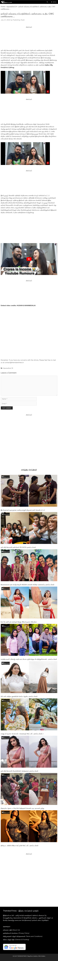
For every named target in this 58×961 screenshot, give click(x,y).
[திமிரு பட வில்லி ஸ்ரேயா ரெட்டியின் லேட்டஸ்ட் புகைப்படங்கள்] (29, 826)
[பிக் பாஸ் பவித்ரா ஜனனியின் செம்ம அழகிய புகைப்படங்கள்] (29, 677)
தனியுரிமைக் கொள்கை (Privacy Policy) (16, 933)
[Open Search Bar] (47, 2)
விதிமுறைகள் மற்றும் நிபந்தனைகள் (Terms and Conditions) (22, 936)
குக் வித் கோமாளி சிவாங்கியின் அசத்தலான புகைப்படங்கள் (19, 771)
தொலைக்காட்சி (12, 7)
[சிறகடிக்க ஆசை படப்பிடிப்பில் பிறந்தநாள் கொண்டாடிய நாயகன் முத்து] (29, 789)
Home (3, 7)
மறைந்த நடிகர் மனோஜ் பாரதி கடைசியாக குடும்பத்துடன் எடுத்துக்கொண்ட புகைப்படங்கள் (29, 659)
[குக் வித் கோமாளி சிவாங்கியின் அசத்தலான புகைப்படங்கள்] (29, 752)
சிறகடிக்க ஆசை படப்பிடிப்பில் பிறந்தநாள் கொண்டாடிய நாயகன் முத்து (22, 808)
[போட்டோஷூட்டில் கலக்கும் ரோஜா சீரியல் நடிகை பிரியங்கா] (29, 603)
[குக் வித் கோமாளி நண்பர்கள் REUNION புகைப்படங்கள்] (29, 528)
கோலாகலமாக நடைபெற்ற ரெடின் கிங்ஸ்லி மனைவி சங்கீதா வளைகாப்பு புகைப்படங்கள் (27, 585)
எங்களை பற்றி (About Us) (11, 930)
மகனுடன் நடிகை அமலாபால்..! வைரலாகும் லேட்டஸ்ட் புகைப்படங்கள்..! (22, 734)
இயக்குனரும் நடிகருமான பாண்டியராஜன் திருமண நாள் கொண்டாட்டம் (23, 510)
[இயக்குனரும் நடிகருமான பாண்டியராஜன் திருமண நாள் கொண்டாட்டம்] (29, 491)
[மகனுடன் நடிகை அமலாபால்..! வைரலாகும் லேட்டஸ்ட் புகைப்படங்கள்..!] (29, 714)
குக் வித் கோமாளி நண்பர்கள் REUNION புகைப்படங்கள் (18, 547)
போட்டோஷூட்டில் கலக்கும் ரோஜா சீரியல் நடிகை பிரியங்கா (19, 622)
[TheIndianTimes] (6, 2)
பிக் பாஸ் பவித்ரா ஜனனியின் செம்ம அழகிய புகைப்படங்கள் (19, 696)
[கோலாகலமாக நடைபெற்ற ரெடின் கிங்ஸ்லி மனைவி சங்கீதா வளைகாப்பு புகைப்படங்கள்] (29, 565)
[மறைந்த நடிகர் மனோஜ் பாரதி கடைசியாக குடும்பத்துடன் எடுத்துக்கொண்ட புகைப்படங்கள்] (29, 640)
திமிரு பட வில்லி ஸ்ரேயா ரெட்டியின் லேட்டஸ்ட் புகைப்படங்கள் (19, 845)
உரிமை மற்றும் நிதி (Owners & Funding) (16, 939)
